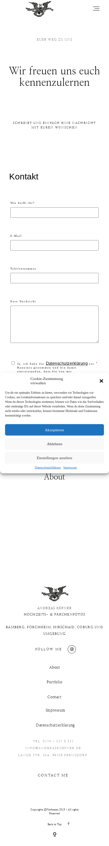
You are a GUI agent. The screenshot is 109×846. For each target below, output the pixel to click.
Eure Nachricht (23, 301)
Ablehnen (54, 444)
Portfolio (54, 682)
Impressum (70, 467)
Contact (54, 697)
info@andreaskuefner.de (53, 748)
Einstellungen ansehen (54, 458)
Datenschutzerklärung (48, 467)
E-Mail (16, 235)
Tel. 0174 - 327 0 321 (53, 741)
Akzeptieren (54, 430)
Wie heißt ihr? (22, 202)
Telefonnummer (23, 268)
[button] (101, 381)
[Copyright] (54, 835)
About (54, 667)
